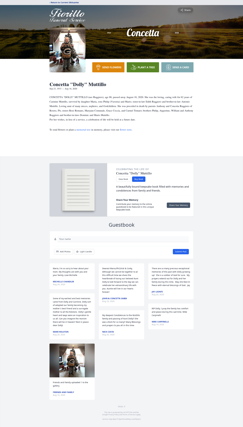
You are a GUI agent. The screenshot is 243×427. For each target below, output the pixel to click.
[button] (72, 360)
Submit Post (180, 251)
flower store (126, 129)
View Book (123, 179)
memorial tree (83, 129)
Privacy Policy (113, 414)
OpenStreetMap (124, 419)
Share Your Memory (178, 205)
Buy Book (138, 179)
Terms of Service (129, 414)
